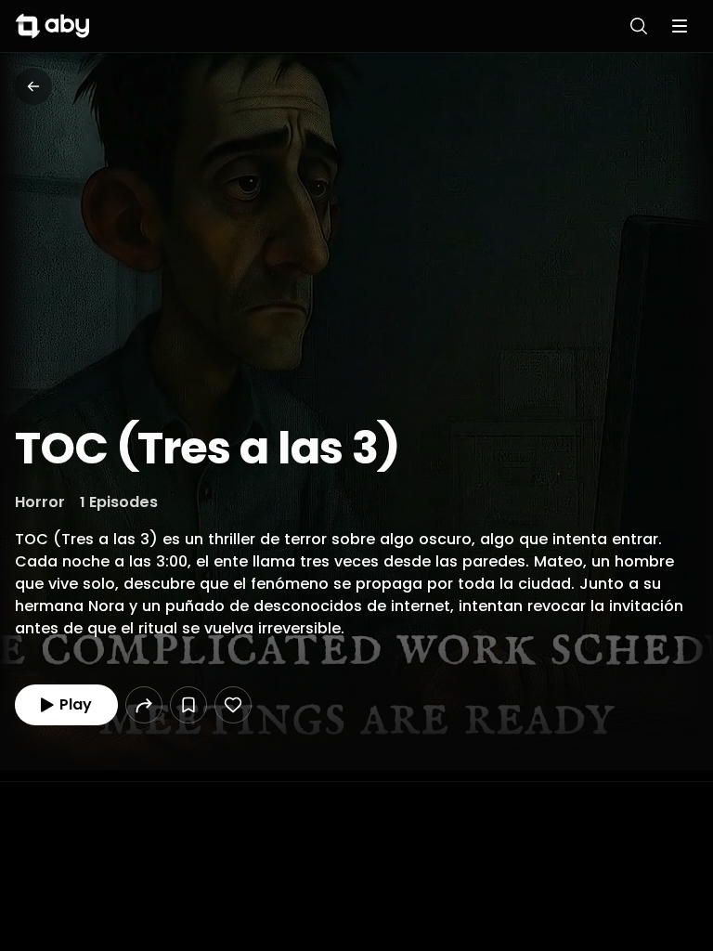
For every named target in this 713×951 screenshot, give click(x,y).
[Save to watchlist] (188, 704)
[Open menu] (679, 26)
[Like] (233, 704)
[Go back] (33, 86)
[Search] (638, 26)
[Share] (143, 704)
